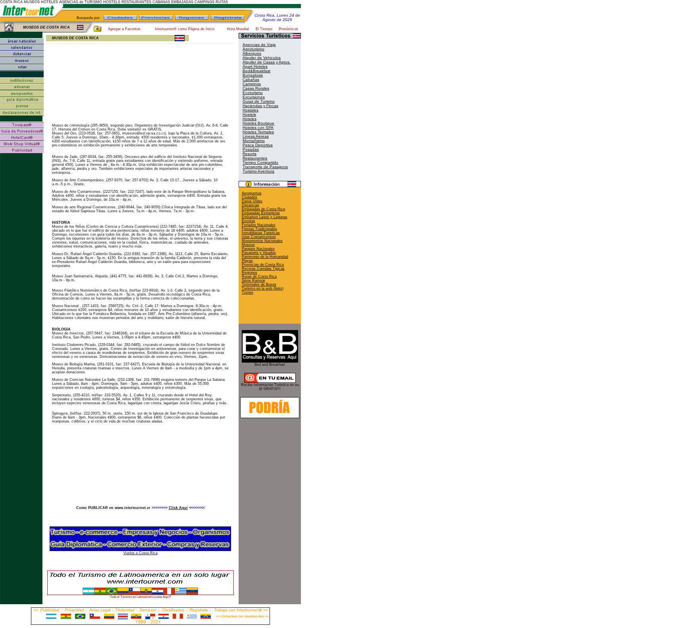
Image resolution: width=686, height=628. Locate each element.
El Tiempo (264, 29)
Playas (247, 261)
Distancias (250, 205)
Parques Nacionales (258, 249)
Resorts (249, 154)
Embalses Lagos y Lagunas (264, 217)
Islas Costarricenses (259, 237)
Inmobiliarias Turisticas (261, 233)
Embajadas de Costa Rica (263, 209)
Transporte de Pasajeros (265, 167)
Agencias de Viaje (259, 44)
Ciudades (249, 197)
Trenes (247, 292)
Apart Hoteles (255, 66)
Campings (252, 84)
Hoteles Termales (258, 132)
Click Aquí (178, 508)
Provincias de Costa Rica (263, 265)
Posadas (251, 149)
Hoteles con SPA (258, 127)
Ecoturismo (253, 92)
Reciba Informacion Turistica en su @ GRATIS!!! (270, 387)
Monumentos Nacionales (262, 241)
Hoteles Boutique (258, 123)
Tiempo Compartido (260, 162)
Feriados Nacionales (259, 225)
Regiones (249, 273)
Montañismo (254, 140)
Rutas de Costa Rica (259, 276)
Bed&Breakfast (256, 71)
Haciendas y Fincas (260, 106)
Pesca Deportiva (258, 145)
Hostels (249, 114)
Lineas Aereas (256, 136)
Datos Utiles (252, 201)
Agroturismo (253, 49)
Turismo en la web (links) (262, 288)
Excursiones (254, 97)
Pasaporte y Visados (259, 253)
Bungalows (253, 75)
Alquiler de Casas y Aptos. (267, 62)
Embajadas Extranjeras (261, 213)
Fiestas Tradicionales (259, 229)
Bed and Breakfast (269, 365)
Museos (248, 245)
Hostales (250, 110)
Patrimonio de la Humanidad (265, 257)
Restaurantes (255, 158)
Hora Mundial (238, 29)
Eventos (248, 221)
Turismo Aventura (258, 171)
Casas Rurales (256, 88)
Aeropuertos (252, 193)
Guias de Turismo (259, 101)
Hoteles (249, 119)
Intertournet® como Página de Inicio (184, 29)
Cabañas (251, 79)
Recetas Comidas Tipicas (263, 269)
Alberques (252, 53)
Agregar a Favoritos (124, 29)
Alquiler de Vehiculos (262, 58)
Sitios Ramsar (253, 280)
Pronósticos (288, 29)
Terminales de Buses (259, 284)
